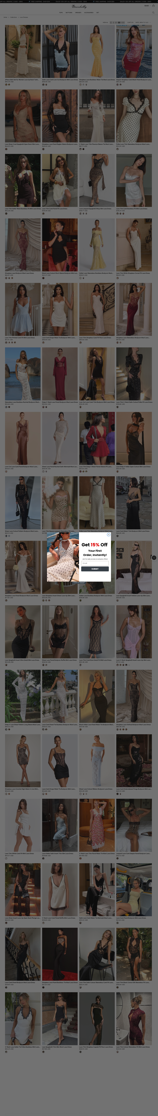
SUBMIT (95, 569)
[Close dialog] (108, 534)
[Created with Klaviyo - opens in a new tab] (79, 583)
